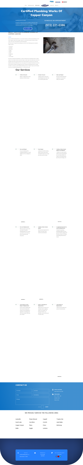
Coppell (45, 419)
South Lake (19, 422)
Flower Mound (33, 419)
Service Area (37, 5)
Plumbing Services (31, 5)
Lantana (45, 428)
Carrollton (32, 422)
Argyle (31, 428)
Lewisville (18, 419)
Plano (30, 425)
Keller (17, 428)
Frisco (44, 425)
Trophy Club (60, 419)
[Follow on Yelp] (58, 456)
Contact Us (52, 5)
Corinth (45, 422)
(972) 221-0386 (55, 25)
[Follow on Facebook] (56, 456)
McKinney (59, 425)
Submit (46, 406)
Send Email (42, 455)
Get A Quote (27, 28)
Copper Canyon (20, 425)
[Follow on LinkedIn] (60, 456)
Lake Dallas (60, 422)
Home (26, 5)
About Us (56, 5)
